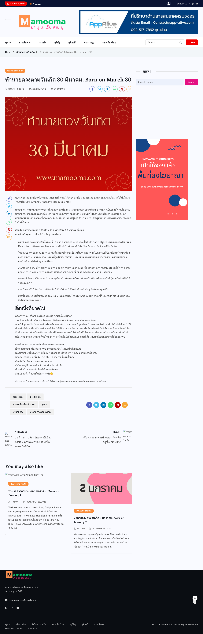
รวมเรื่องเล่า (25, 42)
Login (191, 42)
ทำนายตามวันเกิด (25, 52)
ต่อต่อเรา (32, 628)
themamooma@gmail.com (22, 600)
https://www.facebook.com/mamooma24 (75, 381)
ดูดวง (8, 42)
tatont (15, 501)
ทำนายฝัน (21, 624)
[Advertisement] (167, 112)
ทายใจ (42, 42)
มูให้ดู (57, 42)
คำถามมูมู (89, 42)
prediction (35, 396)
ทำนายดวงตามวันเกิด (40, 412)
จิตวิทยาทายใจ (39, 624)
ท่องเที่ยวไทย (109, 42)
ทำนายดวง (18, 412)
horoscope (18, 396)
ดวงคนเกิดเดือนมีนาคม (24, 404)
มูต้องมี (72, 42)
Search (191, 82)
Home (8, 52)
